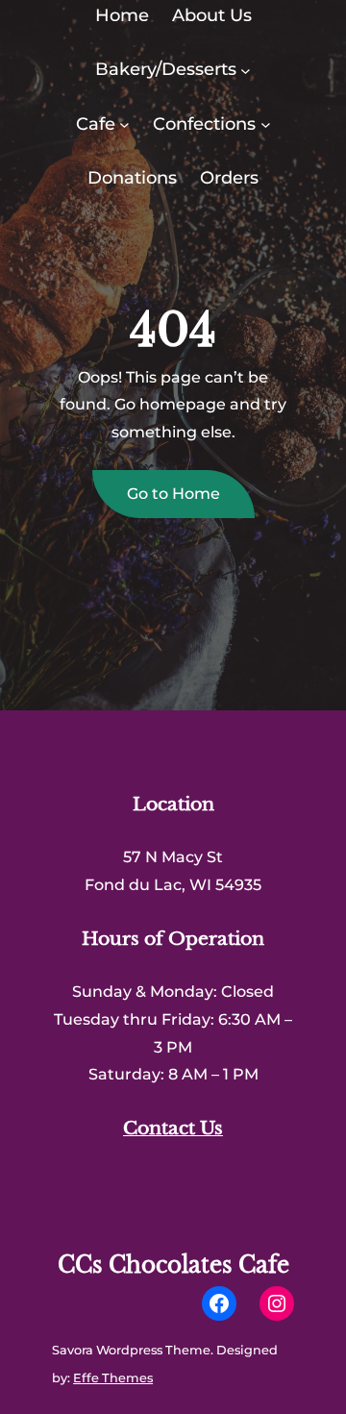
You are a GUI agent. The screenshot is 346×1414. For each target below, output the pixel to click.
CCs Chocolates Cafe (173, 1265)
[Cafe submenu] (124, 124)
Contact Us (173, 1128)
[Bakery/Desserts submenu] (245, 69)
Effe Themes (113, 1378)
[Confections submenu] (265, 124)
